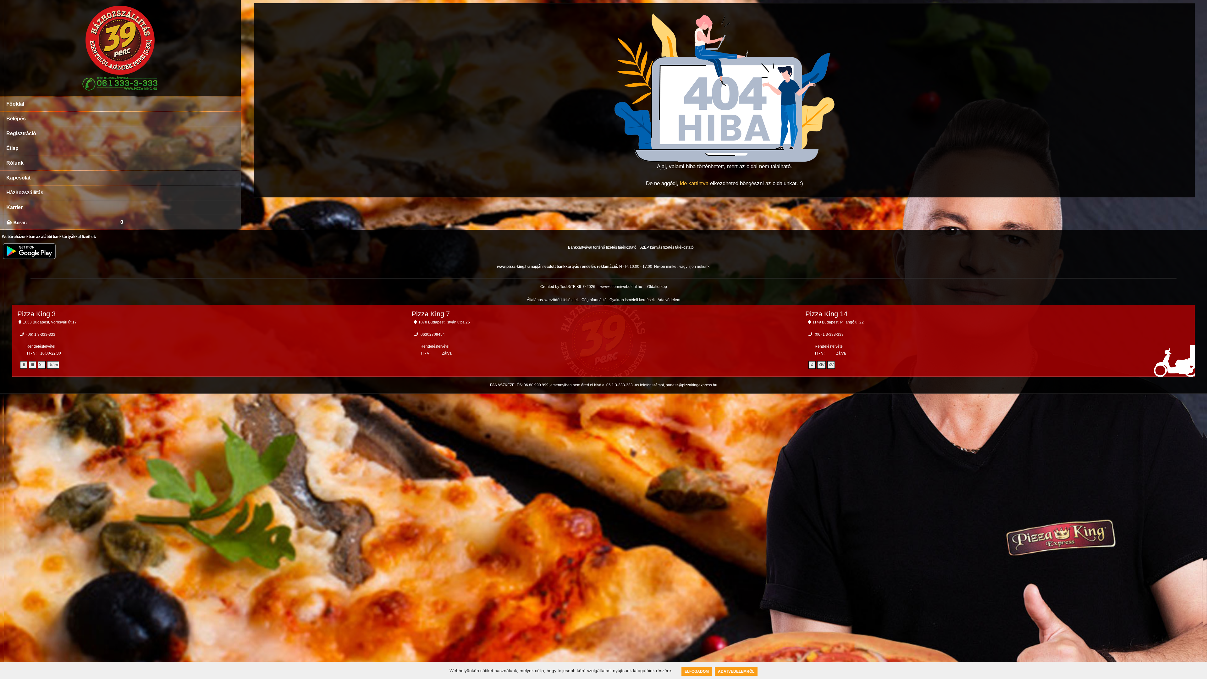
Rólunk (15, 163)
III (32, 365)
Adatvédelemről (736, 671)
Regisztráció (21, 133)
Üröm (53, 365)
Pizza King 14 (826, 314)
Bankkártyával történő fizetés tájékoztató (602, 247)
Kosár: (20, 222)
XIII (41, 365)
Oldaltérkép (657, 286)
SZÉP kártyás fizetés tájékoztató (666, 247)
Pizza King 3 (36, 314)
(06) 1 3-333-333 (40, 334)
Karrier (14, 207)
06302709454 (433, 334)
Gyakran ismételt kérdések (632, 300)
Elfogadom (697, 671)
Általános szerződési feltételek (553, 300)
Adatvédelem (669, 300)
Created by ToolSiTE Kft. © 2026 (567, 286)
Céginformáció (594, 300)
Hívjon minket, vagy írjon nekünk (681, 266)
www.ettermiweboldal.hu (621, 286)
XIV (821, 365)
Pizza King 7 (430, 314)
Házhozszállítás (24, 192)
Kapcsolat (18, 177)
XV (831, 365)
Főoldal (15, 104)
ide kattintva (694, 183)
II (24, 365)
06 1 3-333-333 (619, 385)
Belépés (16, 118)
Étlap (12, 148)
